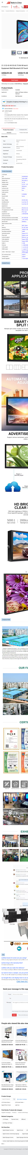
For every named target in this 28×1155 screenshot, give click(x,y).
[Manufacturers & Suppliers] (14, 2)
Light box (17, 1105)
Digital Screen (20, 1130)
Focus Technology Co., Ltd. (18, 1149)
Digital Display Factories (8, 1130)
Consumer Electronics (10, 11)
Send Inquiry (14, 80)
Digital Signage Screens (8, 1137)
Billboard (23, 1119)
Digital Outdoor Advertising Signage (11, 1133)
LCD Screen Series (5, 1102)
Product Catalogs (22, 1099)
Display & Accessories (20, 11)
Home (2, 11)
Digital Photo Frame (6, 1105)
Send (14, 1015)
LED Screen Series (19, 1102)
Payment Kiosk (14, 1119)
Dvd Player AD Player (7, 1123)
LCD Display (5, 1119)
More (2, 1143)
